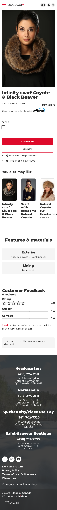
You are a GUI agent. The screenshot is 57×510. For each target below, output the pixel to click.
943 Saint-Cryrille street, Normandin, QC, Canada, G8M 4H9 (28, 403)
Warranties (9, 478)
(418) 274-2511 (28, 374)
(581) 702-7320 (28, 417)
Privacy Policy (11, 470)
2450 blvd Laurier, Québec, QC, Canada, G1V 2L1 (28, 424)
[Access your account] (48, 5)
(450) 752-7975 (28, 439)
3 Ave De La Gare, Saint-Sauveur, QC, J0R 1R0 (28, 446)
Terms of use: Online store (19, 474)
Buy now (27, 149)
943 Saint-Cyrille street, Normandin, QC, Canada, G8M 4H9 (28, 381)
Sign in (5, 325)
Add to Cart (27, 141)
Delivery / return (12, 466)
